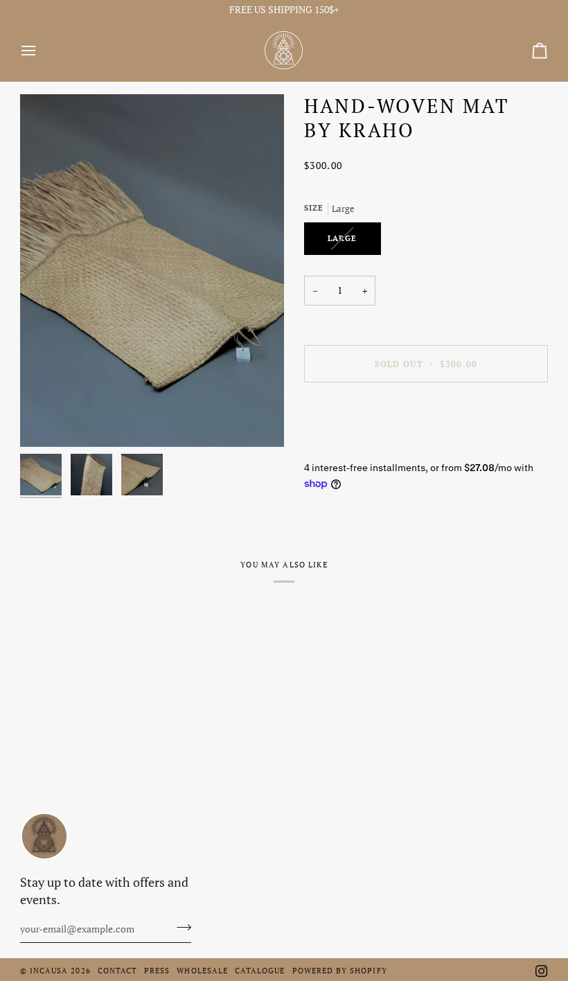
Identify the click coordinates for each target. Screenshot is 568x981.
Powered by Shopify (339, 970)
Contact (117, 970)
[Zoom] (152, 270)
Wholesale (202, 970)
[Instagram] (541, 971)
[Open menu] (41, 50)
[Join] (179, 928)
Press (157, 970)
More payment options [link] (352, 447)
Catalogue (260, 970)
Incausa (49, 970)
